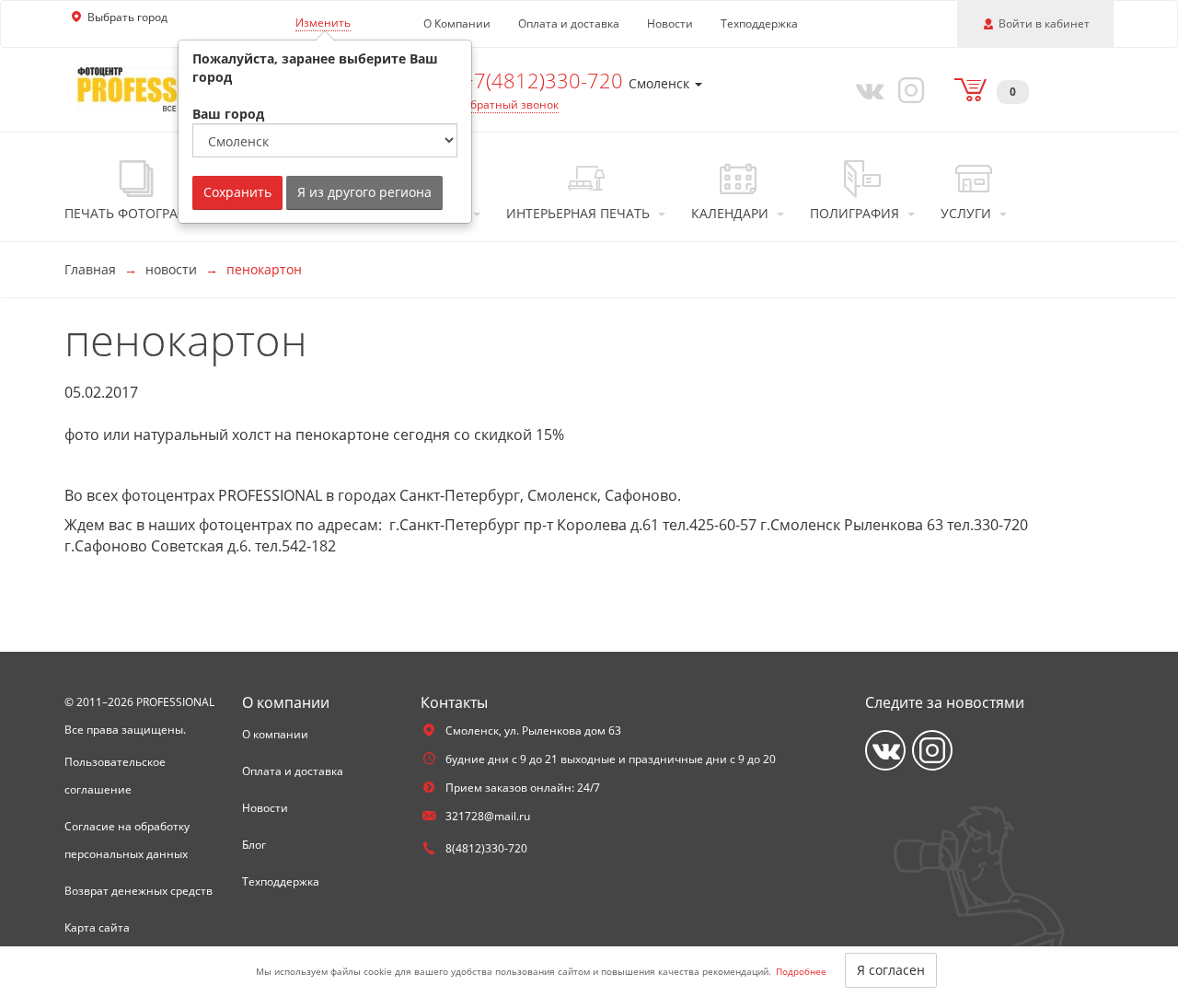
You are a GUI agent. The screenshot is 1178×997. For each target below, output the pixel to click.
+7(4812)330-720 (545, 80)
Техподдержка (759, 23)
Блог (254, 844)
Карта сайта (97, 927)
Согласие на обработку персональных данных (127, 840)
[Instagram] (908, 89)
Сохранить (237, 192)
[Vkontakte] (866, 89)
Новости (670, 23)
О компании (275, 734)
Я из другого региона (364, 192)
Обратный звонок (510, 104)
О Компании (457, 23)
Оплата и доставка (568, 23)
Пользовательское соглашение (115, 775)
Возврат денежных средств (138, 890)
